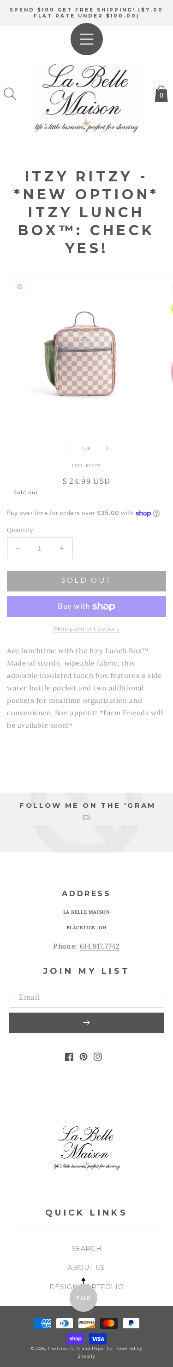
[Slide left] (66, 448)
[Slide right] (107, 448)
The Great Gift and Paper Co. (81, 1348)
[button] (10, 94)
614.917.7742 (100, 946)
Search (87, 1249)
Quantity (20, 530)
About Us (86, 1267)
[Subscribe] (86, 1023)
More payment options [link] (86, 628)
